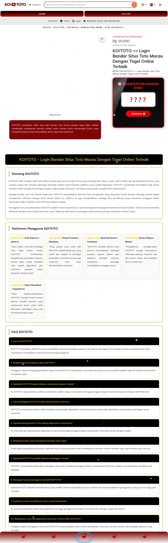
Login (53, 539)
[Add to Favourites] (102, 39)
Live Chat (145, 539)
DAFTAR (126, 13)
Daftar (84, 539)
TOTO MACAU (73, 27)
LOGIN (42, 13)
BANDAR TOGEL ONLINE (91, 27)
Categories (36, 5)
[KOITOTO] (15, 6)
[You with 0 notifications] (152, 5)
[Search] (134, 5)
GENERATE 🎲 (138, 114)
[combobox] (87, 5)
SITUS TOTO (58, 27)
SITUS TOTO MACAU (114, 27)
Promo (23, 539)
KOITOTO (47, 27)
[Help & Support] (144, 5)
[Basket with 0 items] (160, 5)
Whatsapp (114, 539)
